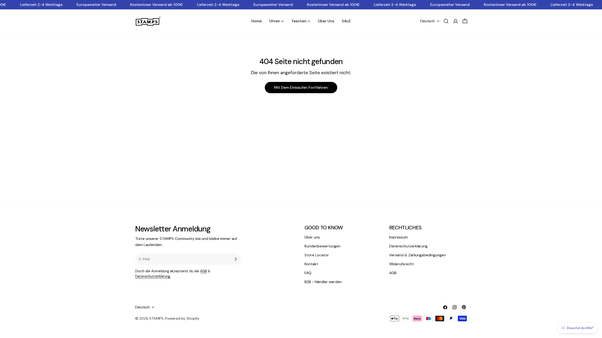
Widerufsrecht (401, 263)
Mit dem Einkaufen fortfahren (301, 87)
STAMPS (156, 318)
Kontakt (311, 263)
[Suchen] (446, 21)
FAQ (308, 272)
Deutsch (427, 21)
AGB (203, 271)
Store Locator (317, 255)
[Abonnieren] (236, 259)
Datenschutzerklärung (408, 246)
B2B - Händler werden (323, 281)
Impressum (398, 237)
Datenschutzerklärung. (153, 276)
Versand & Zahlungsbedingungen (417, 255)
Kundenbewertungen (323, 246)
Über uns (312, 237)
